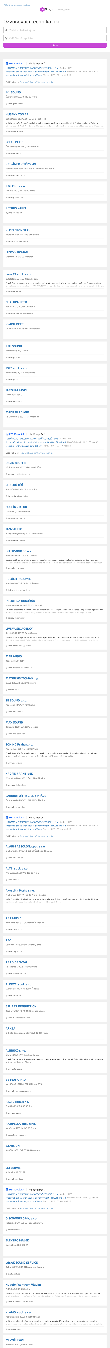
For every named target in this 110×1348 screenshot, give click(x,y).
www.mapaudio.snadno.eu (20, 667)
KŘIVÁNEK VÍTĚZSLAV (21, 164)
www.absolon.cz (15, 857)
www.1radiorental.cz (17, 973)
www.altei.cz (13, 880)
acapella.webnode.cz (17, 1135)
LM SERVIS (13, 1167)
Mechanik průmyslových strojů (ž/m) (24, 75)
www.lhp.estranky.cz (17, 807)
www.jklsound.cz (15, 103)
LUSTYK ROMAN (17, 252)
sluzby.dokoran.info (17, 618)
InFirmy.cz (46, 9)
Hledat (55, 45)
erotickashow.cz (15, 1229)
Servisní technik (45, 82)
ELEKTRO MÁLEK (17, 1240)
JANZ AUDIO (14, 529)
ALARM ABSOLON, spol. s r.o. (26, 846)
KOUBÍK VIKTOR (16, 507)
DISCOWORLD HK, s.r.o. (21, 1218)
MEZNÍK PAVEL (16, 1340)
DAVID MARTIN (16, 462)
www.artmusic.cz (15, 929)
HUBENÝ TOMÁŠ (17, 114)
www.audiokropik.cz (17, 785)
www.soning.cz (15, 763)
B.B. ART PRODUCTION (21, 1006)
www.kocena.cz (15, 401)
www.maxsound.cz (16, 733)
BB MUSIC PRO (16, 1079)
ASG (8, 940)
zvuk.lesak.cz (14, 1274)
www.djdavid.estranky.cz (19, 474)
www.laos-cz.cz (15, 291)
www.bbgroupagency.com (19, 1091)
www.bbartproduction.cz (19, 1018)
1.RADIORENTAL (17, 962)
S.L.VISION (13, 1145)
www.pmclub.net (15, 197)
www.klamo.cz (14, 1329)
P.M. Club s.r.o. (15, 186)
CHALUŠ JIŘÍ (14, 485)
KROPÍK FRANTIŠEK (19, 773)
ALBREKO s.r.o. (16, 1050)
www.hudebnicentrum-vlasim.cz (22, 1301)
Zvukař (33, 82)
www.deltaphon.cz (16, 175)
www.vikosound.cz (16, 518)
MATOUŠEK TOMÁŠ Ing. (22, 678)
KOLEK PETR (14, 142)
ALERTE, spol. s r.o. (19, 984)
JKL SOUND (13, 92)
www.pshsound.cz (16, 357)
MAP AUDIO (14, 656)
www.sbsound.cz (15, 711)
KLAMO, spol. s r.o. (18, 1312)
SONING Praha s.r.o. (19, 744)
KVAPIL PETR (15, 324)
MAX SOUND (14, 722)
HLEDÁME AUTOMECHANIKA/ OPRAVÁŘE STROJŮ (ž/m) (32, 68)
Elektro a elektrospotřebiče (17, 5)
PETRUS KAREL (16, 208)
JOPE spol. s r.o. (16, 368)
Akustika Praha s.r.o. (20, 890)
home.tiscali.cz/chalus (18, 496)
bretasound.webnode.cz (18, 241)
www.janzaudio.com (17, 540)
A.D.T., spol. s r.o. (17, 1101)
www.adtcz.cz (14, 1113)
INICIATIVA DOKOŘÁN (20, 600)
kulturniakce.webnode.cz (19, 590)
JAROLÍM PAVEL (16, 390)
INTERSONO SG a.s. (19, 551)
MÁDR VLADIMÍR (17, 412)
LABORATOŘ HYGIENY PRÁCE (26, 795)
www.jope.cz (13, 379)
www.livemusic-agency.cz (19, 645)
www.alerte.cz (14, 995)
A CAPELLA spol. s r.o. (21, 1123)
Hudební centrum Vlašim (23, 1284)
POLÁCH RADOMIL (18, 578)
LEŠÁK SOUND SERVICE (22, 1262)
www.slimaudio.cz (16, 131)
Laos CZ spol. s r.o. (18, 274)
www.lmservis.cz (15, 1179)
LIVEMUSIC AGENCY (19, 628)
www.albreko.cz (15, 1069)
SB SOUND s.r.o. (16, 700)
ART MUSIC (13, 918)
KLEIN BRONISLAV (18, 230)
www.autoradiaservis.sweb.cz (21, 313)
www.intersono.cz (16, 568)
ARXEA (10, 1028)
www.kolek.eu (14, 153)
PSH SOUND (14, 346)
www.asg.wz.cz (15, 951)
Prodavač (24, 82)
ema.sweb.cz (13, 689)
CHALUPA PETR (16, 302)
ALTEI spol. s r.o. (17, 868)
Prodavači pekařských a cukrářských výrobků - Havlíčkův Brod (36, 71)
